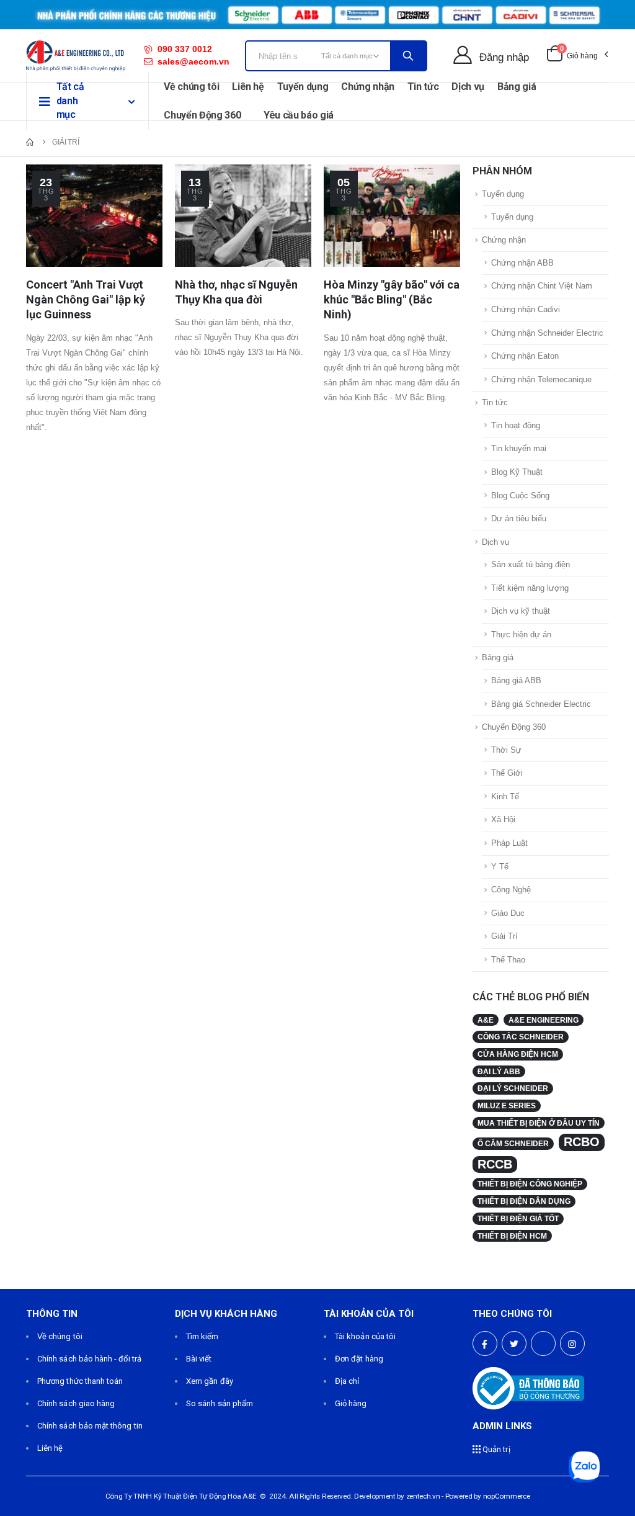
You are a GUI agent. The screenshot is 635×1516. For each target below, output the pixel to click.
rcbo (582, 1142)
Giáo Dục (508, 913)
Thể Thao (508, 959)
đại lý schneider (512, 1088)
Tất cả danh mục (70, 100)
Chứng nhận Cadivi (525, 309)
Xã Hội (503, 819)
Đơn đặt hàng (359, 1358)
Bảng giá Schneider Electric (541, 704)
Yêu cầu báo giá (299, 115)
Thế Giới (507, 773)
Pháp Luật (509, 843)
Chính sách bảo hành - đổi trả (89, 1358)
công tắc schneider (520, 1037)
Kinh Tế (505, 796)
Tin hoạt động (515, 425)
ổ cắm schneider (513, 1143)
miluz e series (506, 1105)
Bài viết (199, 1358)
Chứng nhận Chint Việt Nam (541, 285)
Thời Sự (506, 750)
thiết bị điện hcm (512, 1236)
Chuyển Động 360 (202, 115)
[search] (408, 56)
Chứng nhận (367, 86)
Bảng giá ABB (516, 680)
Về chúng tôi (191, 86)
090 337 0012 (185, 49)
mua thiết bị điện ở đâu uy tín (538, 1123)
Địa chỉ (347, 1381)
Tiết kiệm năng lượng (530, 588)
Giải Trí (504, 936)
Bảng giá (516, 86)
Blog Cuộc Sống (520, 495)
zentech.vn (423, 1496)
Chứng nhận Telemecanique (541, 379)
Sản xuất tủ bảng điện (530, 564)
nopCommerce (506, 1496)
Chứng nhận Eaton (525, 356)
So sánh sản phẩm (219, 1403)
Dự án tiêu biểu (518, 518)
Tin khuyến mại (518, 448)
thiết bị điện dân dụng (524, 1201)
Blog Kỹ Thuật (517, 472)
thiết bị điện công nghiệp (529, 1184)
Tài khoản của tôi (365, 1336)
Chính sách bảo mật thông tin (90, 1425)
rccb (494, 1164)
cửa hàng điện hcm (517, 1054)
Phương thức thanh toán (80, 1381)
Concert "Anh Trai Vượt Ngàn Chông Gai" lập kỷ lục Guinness (85, 299)
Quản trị (495, 1449)
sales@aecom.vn (193, 61)
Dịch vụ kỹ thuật (520, 611)
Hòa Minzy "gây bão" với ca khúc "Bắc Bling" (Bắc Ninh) (392, 299)
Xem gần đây (209, 1381)
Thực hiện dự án (521, 634)
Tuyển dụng (303, 86)
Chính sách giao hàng (76, 1403)
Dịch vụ (467, 86)
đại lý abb (498, 1071)
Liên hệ (248, 86)
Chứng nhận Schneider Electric (547, 333)
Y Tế (499, 866)
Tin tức (423, 86)
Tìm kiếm (202, 1336)
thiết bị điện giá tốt (518, 1218)
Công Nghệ (511, 889)
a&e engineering (543, 1020)
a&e (485, 1020)
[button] (577, 56)
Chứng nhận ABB (522, 262)
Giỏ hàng (351, 1403)
